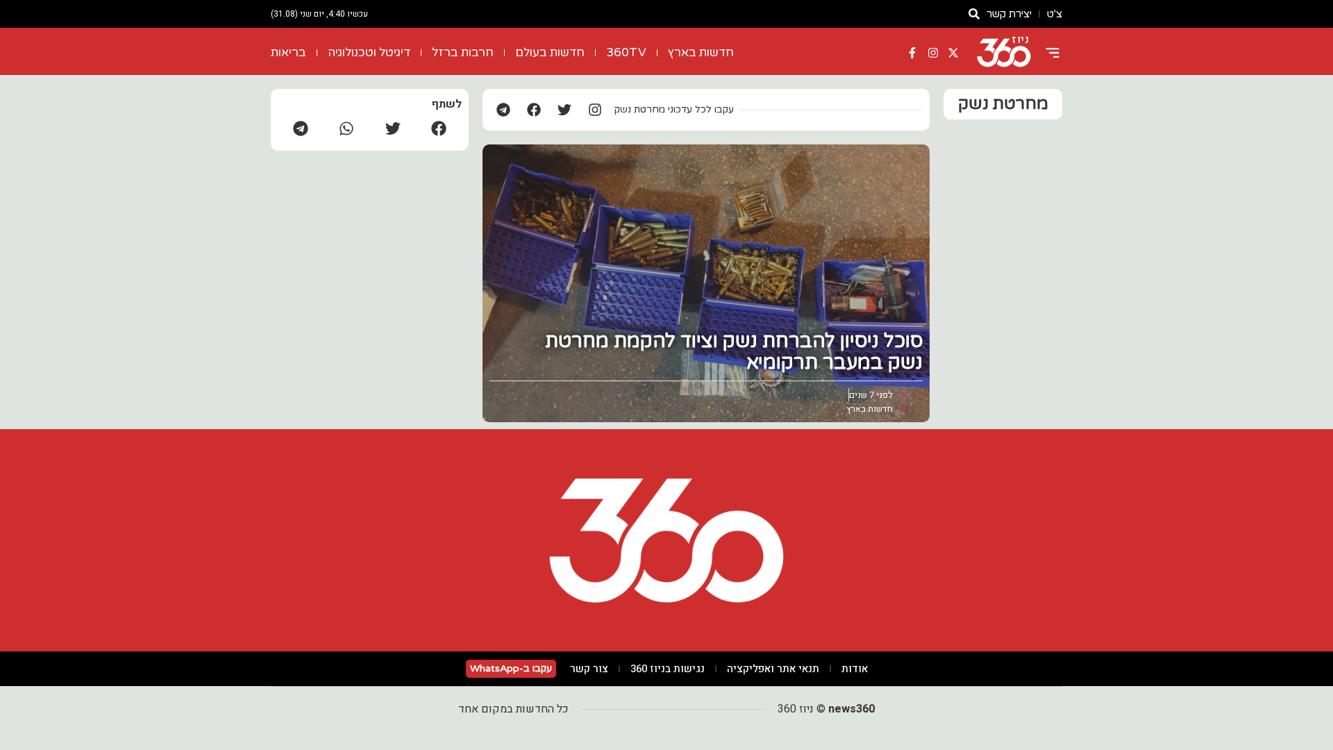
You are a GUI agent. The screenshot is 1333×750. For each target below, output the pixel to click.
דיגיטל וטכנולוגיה (369, 52)
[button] (439, 128)
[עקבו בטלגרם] (503, 110)
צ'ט (1054, 14)
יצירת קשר (1009, 14)
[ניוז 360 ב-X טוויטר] (953, 53)
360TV (626, 52)
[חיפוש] (974, 13)
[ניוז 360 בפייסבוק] (912, 53)
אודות (854, 668)
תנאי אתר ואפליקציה (773, 668)
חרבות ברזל (463, 52)
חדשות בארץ (701, 52)
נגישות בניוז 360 (667, 668)
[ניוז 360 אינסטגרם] (933, 53)
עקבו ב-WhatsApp (511, 668)
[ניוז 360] (1004, 53)
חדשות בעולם (550, 52)
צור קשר (589, 668)
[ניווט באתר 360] (1052, 52)
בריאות (288, 52)
